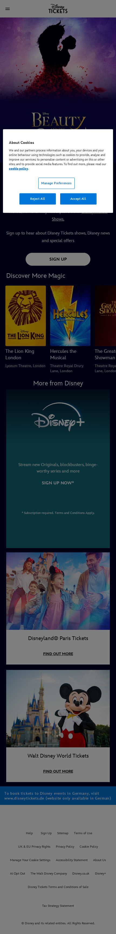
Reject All (37, 198)
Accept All (78, 198)
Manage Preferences (56, 183)
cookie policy (18, 168)
